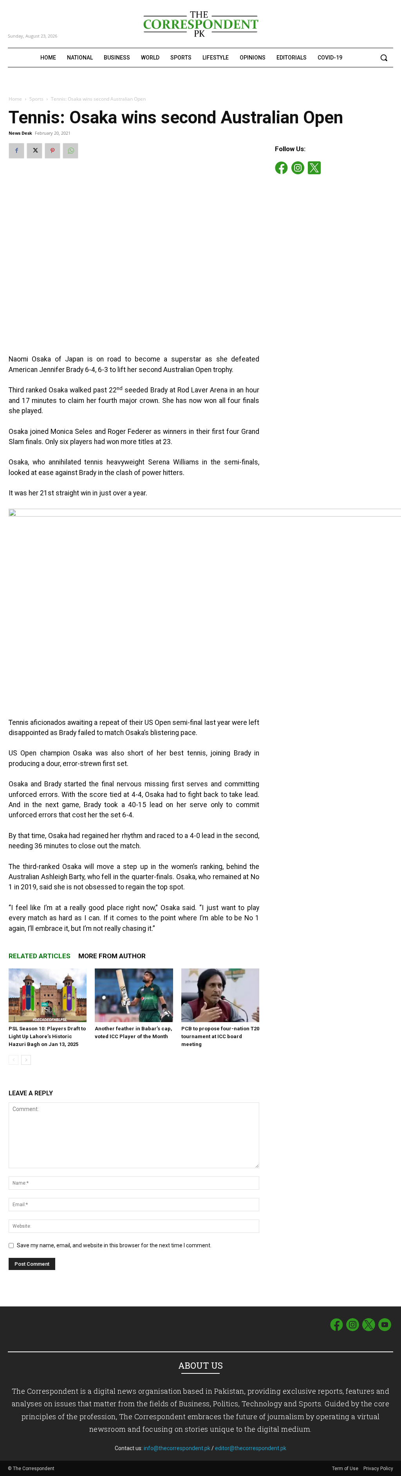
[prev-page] (13, 1060)
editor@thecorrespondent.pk (250, 1448)
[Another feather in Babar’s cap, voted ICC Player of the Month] (134, 995)
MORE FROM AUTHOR (112, 956)
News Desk (20, 133)
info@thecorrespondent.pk (177, 1448)
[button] (383, 57)
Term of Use (345, 1468)
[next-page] (26, 1060)
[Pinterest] (52, 151)
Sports (36, 99)
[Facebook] (16, 151)
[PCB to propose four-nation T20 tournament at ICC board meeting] (220, 995)
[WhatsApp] (70, 151)
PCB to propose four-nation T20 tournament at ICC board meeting (220, 1036)
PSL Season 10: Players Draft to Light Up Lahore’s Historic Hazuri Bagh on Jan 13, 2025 (47, 1036)
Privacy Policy (378, 1468)
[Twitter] (34, 151)
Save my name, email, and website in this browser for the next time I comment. (114, 1245)
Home (15, 99)
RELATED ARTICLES (39, 956)
